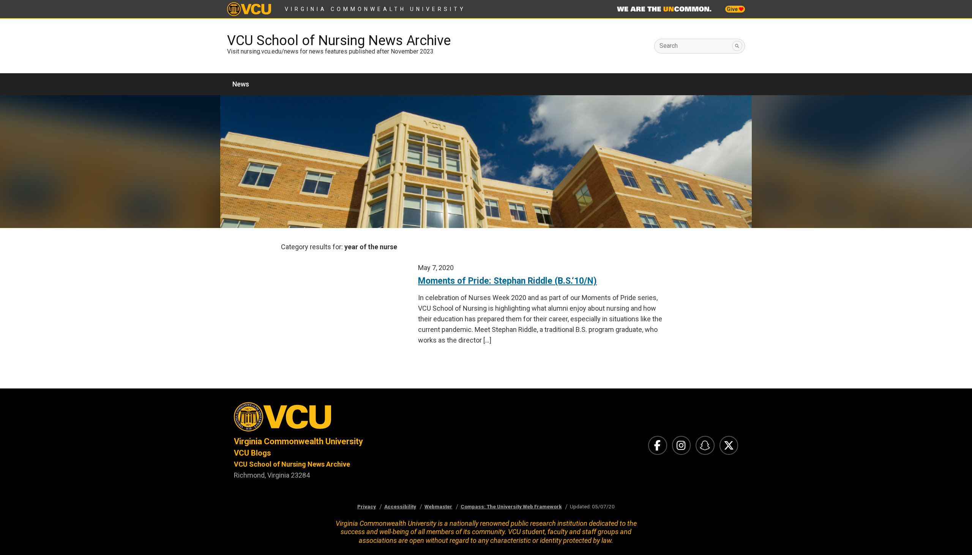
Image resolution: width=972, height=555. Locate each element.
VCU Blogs (252, 453)
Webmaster (438, 506)
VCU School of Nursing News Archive (339, 41)
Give (733, 9)
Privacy (366, 506)
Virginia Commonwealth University (375, 9)
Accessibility (400, 506)
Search (669, 45)
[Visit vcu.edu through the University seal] (353, 419)
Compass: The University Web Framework (511, 506)
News (240, 84)
